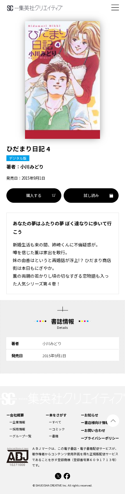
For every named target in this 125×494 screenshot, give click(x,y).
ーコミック (57, 429)
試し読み (91, 195)
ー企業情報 (17, 422)
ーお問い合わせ (93, 430)
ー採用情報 (17, 429)
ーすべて (55, 422)
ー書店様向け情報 (95, 422)
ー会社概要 (15, 414)
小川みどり (32, 166)
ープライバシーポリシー (100, 438)
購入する (33, 195)
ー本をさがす (56, 414)
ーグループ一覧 (20, 436)
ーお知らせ (89, 414)
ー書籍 (53, 436)
